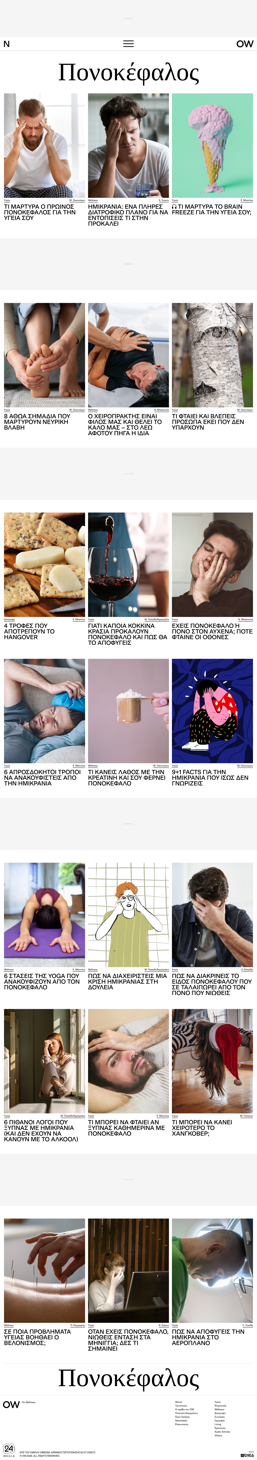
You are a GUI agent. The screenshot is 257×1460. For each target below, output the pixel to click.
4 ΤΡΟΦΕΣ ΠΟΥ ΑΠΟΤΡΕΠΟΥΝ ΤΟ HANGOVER (29, 632)
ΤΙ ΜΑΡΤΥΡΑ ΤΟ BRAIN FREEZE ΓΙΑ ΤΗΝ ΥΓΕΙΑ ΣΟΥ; (211, 210)
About (178, 1402)
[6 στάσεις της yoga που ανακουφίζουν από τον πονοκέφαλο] (44, 915)
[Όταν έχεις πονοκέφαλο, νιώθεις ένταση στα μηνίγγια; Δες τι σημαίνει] (128, 1271)
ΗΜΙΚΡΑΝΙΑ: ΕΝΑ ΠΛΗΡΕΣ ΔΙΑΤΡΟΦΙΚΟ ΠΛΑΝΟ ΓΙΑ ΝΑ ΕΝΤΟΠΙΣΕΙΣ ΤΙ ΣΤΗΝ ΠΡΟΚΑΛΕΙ (128, 215)
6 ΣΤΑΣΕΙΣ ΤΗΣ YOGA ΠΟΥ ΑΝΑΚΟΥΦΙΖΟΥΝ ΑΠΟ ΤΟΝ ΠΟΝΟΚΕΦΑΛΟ (42, 982)
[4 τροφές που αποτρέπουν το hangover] (44, 565)
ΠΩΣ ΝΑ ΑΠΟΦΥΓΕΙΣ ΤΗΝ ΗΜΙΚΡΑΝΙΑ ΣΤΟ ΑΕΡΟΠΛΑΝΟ (208, 1338)
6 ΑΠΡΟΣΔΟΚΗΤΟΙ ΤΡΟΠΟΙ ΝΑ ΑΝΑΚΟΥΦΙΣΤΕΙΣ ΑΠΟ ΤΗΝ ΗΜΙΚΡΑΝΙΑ (42, 778)
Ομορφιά (220, 1421)
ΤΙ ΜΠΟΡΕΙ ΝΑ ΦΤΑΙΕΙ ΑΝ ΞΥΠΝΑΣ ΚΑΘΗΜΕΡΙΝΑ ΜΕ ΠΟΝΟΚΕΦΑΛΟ (126, 1128)
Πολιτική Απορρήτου (186, 1413)
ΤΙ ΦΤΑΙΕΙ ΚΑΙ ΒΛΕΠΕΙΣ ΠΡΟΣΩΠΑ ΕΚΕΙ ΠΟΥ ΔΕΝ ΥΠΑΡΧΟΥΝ (208, 422)
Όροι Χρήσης (182, 1417)
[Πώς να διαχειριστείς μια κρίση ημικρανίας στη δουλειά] (128, 915)
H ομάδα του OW (184, 1409)
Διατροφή (9, 619)
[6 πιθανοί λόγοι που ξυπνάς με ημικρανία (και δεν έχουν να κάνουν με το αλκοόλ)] (44, 1061)
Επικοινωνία (181, 1424)
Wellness (93, 200)
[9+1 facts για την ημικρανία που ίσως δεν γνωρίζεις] (212, 711)
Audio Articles (222, 1432)
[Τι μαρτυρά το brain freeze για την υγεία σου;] (212, 145)
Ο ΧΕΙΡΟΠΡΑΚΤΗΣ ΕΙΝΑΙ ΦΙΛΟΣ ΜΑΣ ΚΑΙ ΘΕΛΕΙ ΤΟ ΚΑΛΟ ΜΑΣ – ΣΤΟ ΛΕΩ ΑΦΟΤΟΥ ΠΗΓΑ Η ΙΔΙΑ (125, 425)
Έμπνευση (220, 1428)
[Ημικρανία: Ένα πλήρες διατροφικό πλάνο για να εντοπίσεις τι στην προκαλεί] (128, 145)
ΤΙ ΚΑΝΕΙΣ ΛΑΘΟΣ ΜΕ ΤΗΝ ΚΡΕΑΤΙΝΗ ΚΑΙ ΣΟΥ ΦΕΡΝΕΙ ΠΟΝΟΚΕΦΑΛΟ (127, 778)
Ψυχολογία (220, 1406)
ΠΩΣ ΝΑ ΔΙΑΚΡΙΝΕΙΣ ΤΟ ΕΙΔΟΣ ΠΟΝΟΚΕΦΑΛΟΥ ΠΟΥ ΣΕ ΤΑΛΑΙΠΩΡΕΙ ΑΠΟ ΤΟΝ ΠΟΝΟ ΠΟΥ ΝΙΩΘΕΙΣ (212, 985)
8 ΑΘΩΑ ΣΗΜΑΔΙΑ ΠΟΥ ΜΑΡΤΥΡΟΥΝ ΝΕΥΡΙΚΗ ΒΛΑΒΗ (37, 422)
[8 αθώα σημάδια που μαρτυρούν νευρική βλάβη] (44, 355)
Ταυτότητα (181, 1406)
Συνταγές (220, 1417)
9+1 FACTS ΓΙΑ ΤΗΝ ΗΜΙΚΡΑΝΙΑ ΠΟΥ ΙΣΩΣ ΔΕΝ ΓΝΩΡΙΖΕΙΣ (210, 778)
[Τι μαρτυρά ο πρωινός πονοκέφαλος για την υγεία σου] (44, 145)
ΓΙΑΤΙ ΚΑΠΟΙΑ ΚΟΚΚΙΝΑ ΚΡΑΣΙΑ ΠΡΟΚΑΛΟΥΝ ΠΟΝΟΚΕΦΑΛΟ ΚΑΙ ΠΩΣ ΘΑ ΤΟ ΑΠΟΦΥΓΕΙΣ (127, 634)
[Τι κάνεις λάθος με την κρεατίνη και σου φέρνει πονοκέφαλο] (128, 711)
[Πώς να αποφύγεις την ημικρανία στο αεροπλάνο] (212, 1271)
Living (218, 1424)
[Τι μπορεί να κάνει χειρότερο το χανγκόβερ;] (212, 1061)
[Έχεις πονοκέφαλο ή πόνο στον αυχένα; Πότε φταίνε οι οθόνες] (212, 565)
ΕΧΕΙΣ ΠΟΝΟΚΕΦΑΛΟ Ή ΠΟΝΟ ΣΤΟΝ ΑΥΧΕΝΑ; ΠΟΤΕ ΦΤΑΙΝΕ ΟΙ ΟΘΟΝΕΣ (212, 632)
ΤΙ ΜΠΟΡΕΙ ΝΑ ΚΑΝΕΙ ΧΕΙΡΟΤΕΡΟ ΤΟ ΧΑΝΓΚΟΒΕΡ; (202, 1128)
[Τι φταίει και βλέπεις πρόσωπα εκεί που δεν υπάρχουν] (212, 355)
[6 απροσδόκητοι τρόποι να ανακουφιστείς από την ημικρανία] (44, 711)
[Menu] (128, 44)
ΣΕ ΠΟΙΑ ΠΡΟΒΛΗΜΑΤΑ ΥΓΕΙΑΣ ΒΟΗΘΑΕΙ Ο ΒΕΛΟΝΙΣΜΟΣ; (37, 1338)
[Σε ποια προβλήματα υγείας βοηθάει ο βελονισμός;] (44, 1271)
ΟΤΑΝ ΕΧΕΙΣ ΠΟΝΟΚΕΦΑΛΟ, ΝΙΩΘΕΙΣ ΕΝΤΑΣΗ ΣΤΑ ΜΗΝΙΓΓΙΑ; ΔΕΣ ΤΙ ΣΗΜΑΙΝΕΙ (128, 1340)
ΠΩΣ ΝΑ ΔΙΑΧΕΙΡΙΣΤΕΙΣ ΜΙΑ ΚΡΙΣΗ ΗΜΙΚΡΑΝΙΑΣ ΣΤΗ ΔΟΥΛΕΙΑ (127, 982)
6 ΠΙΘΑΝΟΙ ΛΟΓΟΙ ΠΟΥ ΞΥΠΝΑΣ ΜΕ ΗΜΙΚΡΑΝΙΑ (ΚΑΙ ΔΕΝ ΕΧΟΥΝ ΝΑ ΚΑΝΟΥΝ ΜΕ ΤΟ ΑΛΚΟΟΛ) (41, 1131)
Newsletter (181, 1421)
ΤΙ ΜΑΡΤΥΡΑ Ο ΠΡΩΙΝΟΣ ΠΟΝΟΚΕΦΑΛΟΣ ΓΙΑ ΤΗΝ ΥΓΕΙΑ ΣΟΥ (40, 212)
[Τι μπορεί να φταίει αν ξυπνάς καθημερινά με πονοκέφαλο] (128, 1061)
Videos (218, 1436)
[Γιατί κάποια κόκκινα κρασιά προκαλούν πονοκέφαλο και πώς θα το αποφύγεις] (128, 565)
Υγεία (7, 200)
